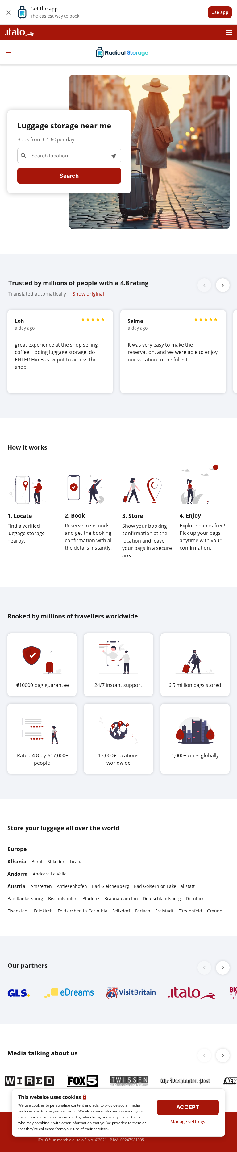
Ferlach (142, 911)
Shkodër (56, 861)
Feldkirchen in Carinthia (82, 911)
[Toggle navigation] (8, 52)
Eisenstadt (18, 911)
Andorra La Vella (50, 874)
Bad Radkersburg (25, 898)
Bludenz (90, 898)
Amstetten (41, 886)
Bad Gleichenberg (110, 886)
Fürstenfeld (190, 911)
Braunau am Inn (121, 898)
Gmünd (214, 911)
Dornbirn (195, 898)
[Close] (8, 12)
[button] (223, 285)
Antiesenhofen (72, 886)
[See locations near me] (113, 155)
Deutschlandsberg (162, 898)
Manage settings (187, 1122)
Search (69, 176)
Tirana (76, 861)
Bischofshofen (62, 898)
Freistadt (164, 911)
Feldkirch (43, 911)
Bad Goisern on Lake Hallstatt (164, 886)
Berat (37, 861)
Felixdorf (121, 911)
